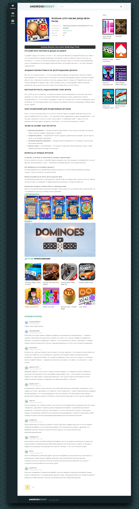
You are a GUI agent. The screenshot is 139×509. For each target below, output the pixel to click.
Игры (12, 16)
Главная (13, 8)
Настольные (67, 31)
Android (42, 7)
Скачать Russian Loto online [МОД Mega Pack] (60, 47)
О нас (13, 23)
